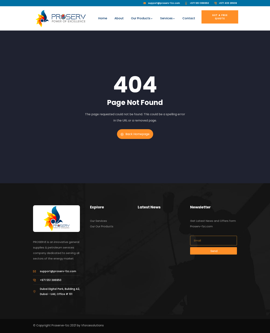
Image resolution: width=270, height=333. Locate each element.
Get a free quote (220, 17)
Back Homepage (137, 134)
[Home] (42, 19)
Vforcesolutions (92, 325)
